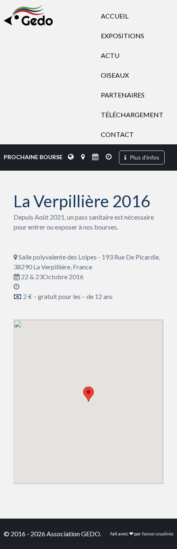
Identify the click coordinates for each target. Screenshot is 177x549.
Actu (110, 55)
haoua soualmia (157, 533)
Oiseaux (115, 75)
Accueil (114, 16)
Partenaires (122, 95)
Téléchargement (132, 114)
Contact (117, 134)
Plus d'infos (143, 157)
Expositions (122, 35)
